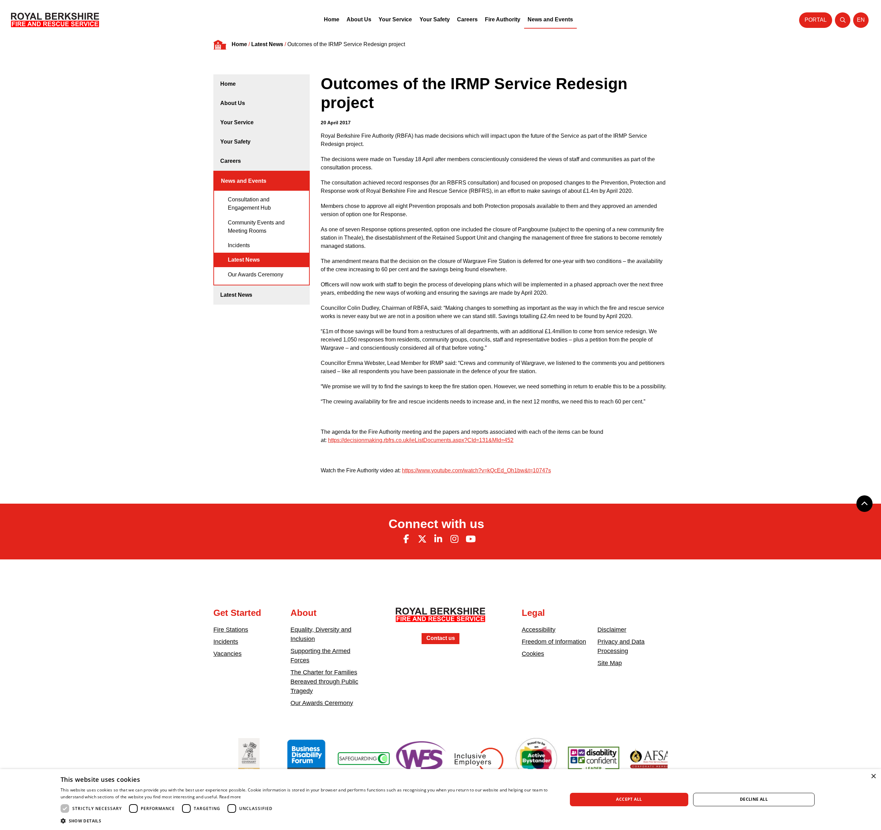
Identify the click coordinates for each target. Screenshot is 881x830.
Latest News (267, 44)
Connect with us (436, 524)
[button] (306, 821)
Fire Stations (230, 629)
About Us (359, 19)
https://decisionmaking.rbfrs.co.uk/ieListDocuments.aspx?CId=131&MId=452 (420, 440)
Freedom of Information (554, 641)
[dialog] (440, 799)
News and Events (550, 19)
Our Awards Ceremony (255, 274)
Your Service (395, 19)
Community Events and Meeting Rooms (256, 227)
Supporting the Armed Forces (320, 656)
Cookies (533, 653)
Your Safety (435, 19)
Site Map (609, 663)
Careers (467, 19)
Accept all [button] (629, 799)
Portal (816, 20)
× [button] (873, 776)
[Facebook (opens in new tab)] (406, 539)
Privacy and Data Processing (621, 646)
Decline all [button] (754, 799)
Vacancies (227, 653)
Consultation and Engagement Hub (249, 204)
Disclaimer (611, 629)
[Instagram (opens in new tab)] (454, 539)
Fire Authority (502, 19)
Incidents (239, 245)
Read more (230, 797)
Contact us (440, 638)
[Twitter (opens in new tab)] (422, 539)
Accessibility (538, 629)
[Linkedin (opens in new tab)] (438, 539)
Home (331, 19)
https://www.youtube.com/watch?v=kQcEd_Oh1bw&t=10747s (476, 470)
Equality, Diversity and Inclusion (320, 634)
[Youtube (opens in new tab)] (470, 539)
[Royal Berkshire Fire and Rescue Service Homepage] (55, 20)
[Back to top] (864, 503)
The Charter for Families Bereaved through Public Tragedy (324, 681)
